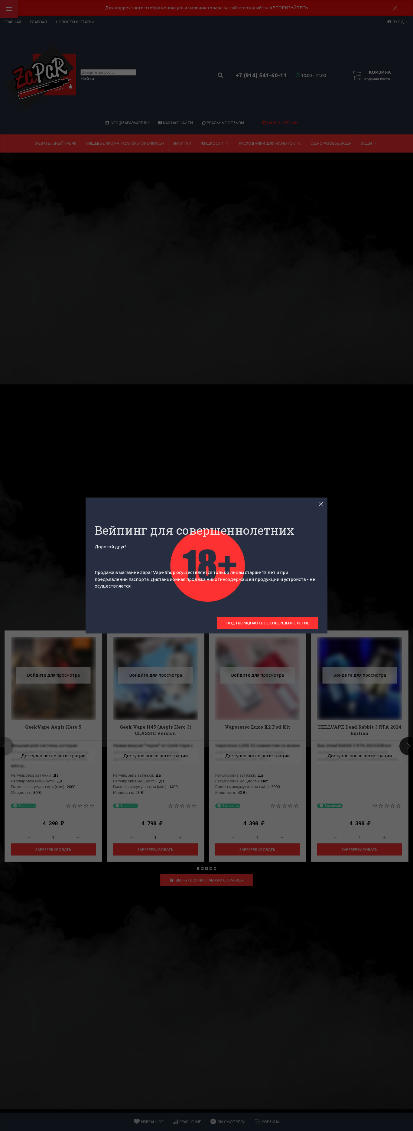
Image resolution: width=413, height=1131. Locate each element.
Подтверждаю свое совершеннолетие (267, 623)
